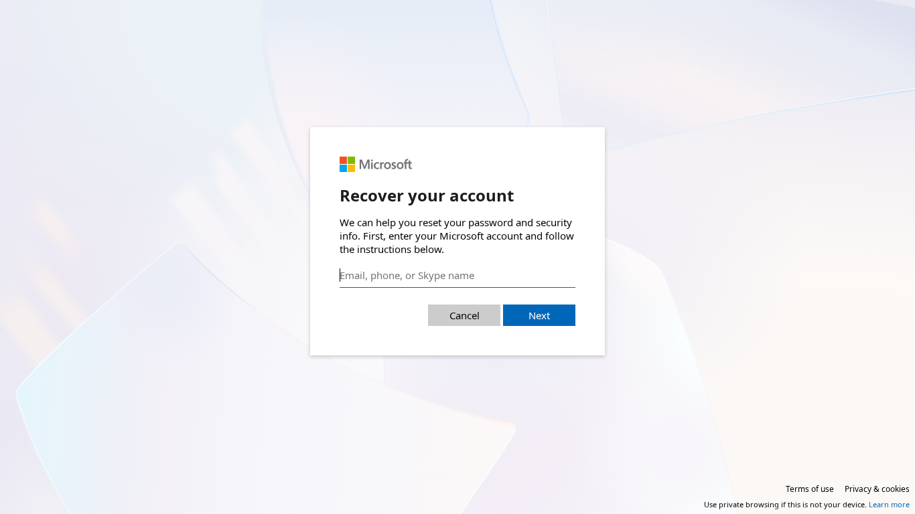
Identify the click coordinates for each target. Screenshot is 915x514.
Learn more (889, 504)
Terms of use (810, 489)
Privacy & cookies (877, 489)
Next (539, 315)
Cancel (464, 315)
